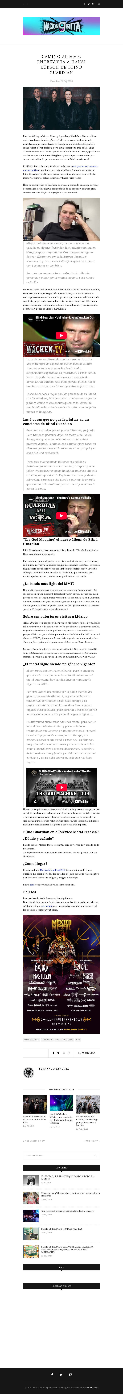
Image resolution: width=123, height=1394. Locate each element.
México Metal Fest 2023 (52, 870)
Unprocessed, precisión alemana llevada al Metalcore (67, 1211)
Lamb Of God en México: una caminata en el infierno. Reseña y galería (61, 1118)
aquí (32, 884)
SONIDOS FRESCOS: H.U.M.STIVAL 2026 (61, 1229)
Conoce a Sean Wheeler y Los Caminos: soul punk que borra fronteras (70, 1194)
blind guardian (31, 1039)
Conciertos (47, 1039)
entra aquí (46, 906)
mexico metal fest (64, 1039)
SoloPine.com (91, 1387)
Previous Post (34, 1141)
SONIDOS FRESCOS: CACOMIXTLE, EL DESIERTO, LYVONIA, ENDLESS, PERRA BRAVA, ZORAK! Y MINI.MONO (67, 1249)
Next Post (91, 1141)
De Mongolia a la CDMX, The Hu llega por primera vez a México (87, 1121)
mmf (78, 1039)
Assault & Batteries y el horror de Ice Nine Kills (34, 1119)
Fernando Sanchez (54, 1068)
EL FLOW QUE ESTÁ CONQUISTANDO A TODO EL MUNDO (67, 1177)
